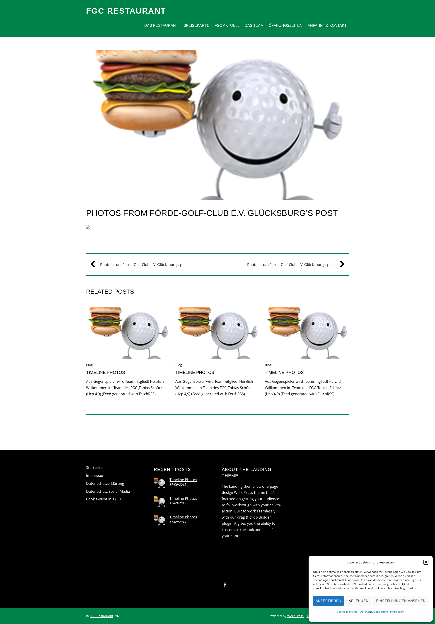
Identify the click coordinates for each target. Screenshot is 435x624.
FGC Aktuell (227, 25)
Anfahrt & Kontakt (327, 25)
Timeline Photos (105, 372)
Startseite (94, 467)
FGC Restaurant (101, 616)
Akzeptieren (328, 601)
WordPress (295, 616)
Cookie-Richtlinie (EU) (104, 499)
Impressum (397, 612)
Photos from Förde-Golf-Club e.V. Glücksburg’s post (212, 213)
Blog (89, 365)
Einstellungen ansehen (401, 601)
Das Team (254, 25)
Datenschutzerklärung (374, 612)
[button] (426, 562)
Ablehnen (359, 601)
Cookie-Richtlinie (347, 612)
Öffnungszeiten (285, 25)
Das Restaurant (161, 25)
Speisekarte (196, 25)
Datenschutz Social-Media (108, 491)
